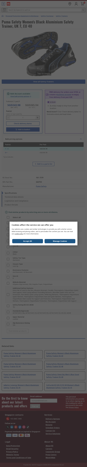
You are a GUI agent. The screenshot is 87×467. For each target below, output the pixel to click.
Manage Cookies (60, 241)
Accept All (27, 241)
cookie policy (18, 234)
